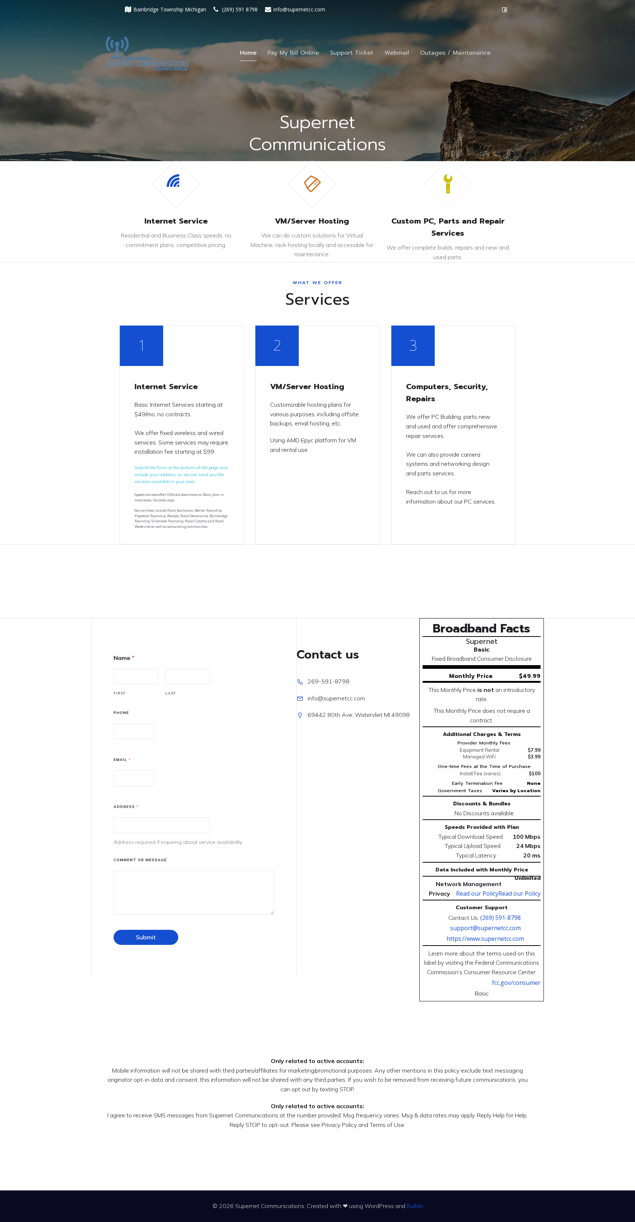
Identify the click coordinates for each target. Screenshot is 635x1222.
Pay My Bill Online (293, 52)
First (120, 693)
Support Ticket (351, 52)
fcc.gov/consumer (516, 983)
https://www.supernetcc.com (485, 939)
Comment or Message (140, 859)
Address (126, 806)
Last (170, 693)
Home (248, 52)
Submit (146, 937)
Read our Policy (519, 893)
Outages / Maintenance (455, 52)
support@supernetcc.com (485, 928)
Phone (121, 712)
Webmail (396, 52)
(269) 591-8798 (500, 918)
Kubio (415, 1206)
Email (122, 759)
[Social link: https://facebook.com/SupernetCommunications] (504, 9)
